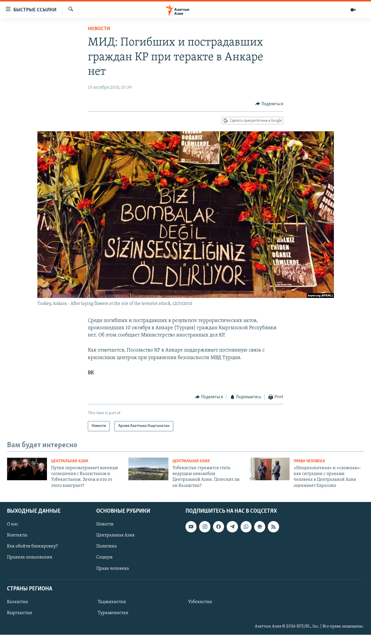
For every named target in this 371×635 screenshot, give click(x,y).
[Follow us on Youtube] (191, 526)
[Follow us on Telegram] (232, 526)
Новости (99, 29)
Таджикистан (112, 602)
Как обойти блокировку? (32, 546)
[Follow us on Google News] (259, 526)
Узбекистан (200, 602)
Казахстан (17, 602)
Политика (106, 546)
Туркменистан (113, 613)
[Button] (269, 104)
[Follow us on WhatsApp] (246, 526)
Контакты (17, 535)
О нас (12, 524)
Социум (104, 557)
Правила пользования (29, 557)
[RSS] (273, 526)
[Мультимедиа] (353, 10)
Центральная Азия (69, 461)
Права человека (309, 461)
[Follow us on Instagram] (204, 526)
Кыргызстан (19, 613)
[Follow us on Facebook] (218, 526)
